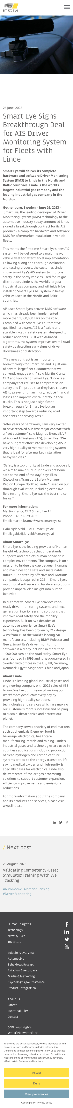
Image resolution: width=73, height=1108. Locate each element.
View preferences (36, 1094)
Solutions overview (21, 953)
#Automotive (12, 889)
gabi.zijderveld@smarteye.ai (33, 533)
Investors (14, 942)
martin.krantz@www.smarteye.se (37, 520)
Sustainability (18, 1011)
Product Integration (22, 988)
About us (14, 999)
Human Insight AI (20, 924)
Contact (13, 1017)
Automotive (16, 959)
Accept (36, 1072)
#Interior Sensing (36, 889)
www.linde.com (14, 805)
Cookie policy (28, 1102)
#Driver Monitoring (17, 894)
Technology (15, 930)
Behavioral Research (21, 965)
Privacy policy (44, 1102)
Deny (36, 1083)
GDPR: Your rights (20, 1027)
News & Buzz (16, 936)
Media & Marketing (21, 976)
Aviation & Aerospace (22, 970)
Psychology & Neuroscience (26, 982)
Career (12, 1005)
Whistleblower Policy (23, 1033)
